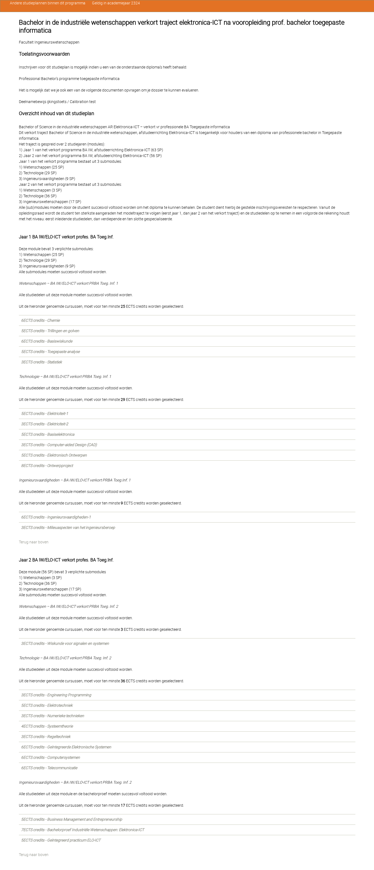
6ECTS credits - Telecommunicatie (49, 768)
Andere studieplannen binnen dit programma (47, 3)
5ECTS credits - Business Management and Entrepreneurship (71, 819)
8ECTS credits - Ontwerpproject (47, 465)
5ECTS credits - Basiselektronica (47, 434)
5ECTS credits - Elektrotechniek (47, 705)
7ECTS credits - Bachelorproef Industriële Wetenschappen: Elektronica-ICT (82, 830)
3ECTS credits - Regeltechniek (45, 736)
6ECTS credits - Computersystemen (50, 757)
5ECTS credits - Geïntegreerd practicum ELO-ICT (60, 840)
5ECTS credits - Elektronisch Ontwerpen (54, 455)
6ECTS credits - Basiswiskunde (46, 341)
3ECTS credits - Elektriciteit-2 (44, 424)
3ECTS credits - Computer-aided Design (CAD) (59, 445)
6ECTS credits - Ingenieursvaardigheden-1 (56, 517)
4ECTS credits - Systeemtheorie (47, 726)
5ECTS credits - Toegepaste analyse (50, 351)
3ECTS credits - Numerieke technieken (52, 716)
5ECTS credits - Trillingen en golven (50, 331)
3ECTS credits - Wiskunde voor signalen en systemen (65, 643)
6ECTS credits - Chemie (40, 320)
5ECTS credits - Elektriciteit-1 (44, 413)
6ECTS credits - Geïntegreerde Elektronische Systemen (66, 747)
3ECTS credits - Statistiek (41, 362)
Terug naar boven (33, 542)
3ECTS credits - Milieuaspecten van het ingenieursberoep (68, 527)
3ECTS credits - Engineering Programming (56, 695)
